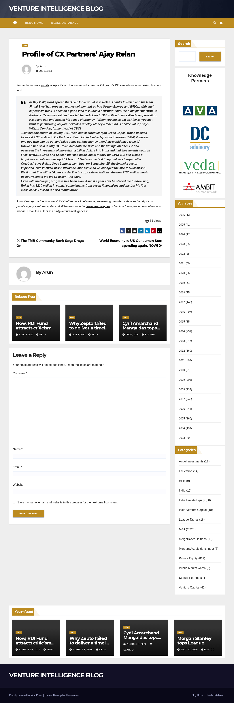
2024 (182, 234)
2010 (182, 370)
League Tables (189, 519)
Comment (20, 373)
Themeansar (72, 695)
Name (17, 449)
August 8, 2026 (83, 649)
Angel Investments (191, 461)
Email (17, 466)
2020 (182, 273)
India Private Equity (192, 500)
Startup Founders (190, 577)
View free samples (98, 206)
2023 (182, 243)
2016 (182, 311)
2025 (182, 224)
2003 (182, 437)
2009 (182, 379)
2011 (182, 360)
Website (18, 484)
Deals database (64, 23)
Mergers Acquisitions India (196, 548)
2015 (182, 321)
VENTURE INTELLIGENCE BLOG (56, 8)
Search (184, 44)
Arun (43, 66)
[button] (214, 22)
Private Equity (188, 558)
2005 (182, 418)
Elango (150, 334)
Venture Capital (189, 587)
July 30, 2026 (190, 649)
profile (45, 85)
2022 (182, 253)
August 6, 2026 (137, 644)
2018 (182, 292)
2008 (182, 389)
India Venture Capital (193, 509)
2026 (182, 214)
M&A (25, 45)
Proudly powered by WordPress (26, 695)
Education (186, 471)
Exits (182, 480)
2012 (182, 350)
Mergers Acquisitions (193, 539)
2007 (182, 399)
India (182, 490)
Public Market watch (192, 568)
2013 (182, 340)
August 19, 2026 (30, 649)
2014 (182, 331)
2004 (182, 428)
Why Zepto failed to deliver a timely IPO (88, 328)
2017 (182, 302)
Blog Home (34, 23)
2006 (182, 408)
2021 (182, 263)
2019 (182, 282)
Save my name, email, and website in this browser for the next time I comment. (67, 502)
